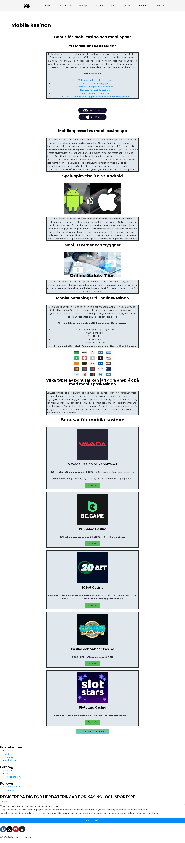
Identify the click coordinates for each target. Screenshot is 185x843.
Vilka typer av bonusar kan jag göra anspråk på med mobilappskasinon (95, 96)
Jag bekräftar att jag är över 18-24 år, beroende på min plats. (31, 806)
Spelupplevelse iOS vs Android (95, 93)
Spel (113, 5)
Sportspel (84, 5)
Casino (99, 5)
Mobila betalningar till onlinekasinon (95, 87)
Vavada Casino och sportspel (92, 464)
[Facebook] (3, 829)
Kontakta (144, 5)
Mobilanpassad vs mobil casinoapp (95, 80)
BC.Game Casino (92, 529)
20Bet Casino (92, 587)
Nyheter (127, 5)
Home (47, 5)
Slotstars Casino (92, 707)
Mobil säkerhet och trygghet (95, 83)
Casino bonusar (63, 5)
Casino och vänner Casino (92, 649)
